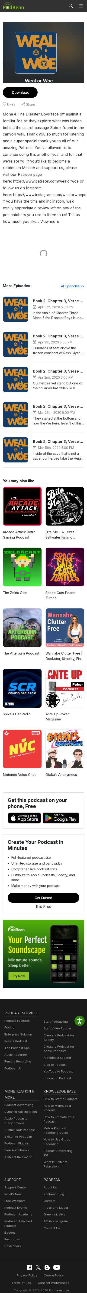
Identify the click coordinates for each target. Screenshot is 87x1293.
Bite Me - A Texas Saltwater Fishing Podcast (59, 535)
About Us (50, 1187)
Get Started (43, 898)
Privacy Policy (27, 1275)
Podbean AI (12, 1068)
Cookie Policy (54, 1275)
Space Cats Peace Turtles (60, 595)
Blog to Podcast (55, 1064)
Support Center (15, 1187)
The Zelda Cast (15, 593)
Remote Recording (17, 1061)
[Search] (71, 6)
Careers (49, 1201)
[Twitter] (38, 1267)
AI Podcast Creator (57, 1057)
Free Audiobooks (16, 1150)
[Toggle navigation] (81, 6)
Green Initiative (54, 1214)
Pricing (9, 1027)
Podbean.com (59, 1290)
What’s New (13, 1194)
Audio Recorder (15, 1054)
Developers (12, 1246)
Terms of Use (21, 1283)
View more (49, 221)
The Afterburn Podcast (21, 653)
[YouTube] (56, 1267)
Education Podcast (57, 1078)
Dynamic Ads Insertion (20, 1111)
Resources (12, 1239)
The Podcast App (17, 1048)
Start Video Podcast (58, 1028)
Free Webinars (15, 1201)
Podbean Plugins (16, 1143)
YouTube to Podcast (58, 1071)
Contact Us (52, 1228)
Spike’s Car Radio (17, 714)
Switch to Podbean (18, 1136)
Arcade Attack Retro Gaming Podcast (19, 535)
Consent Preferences (53, 1283)
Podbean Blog (54, 1194)
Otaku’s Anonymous (61, 774)
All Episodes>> (72, 286)
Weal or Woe (39, 81)
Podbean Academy (18, 1214)
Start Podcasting (56, 1021)
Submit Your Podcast (19, 1130)
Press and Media (56, 1207)
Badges (10, 1232)
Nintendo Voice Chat (19, 774)
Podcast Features (17, 1020)
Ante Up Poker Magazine (57, 717)
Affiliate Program (56, 1221)
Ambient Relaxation (18, 1157)
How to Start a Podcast (60, 1099)
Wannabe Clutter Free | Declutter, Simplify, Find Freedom (64, 656)
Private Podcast (15, 1041)
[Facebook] (29, 1267)
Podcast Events (15, 1207)
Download (20, 92)
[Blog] (47, 1267)
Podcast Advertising (18, 1105)
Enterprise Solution (18, 1034)
